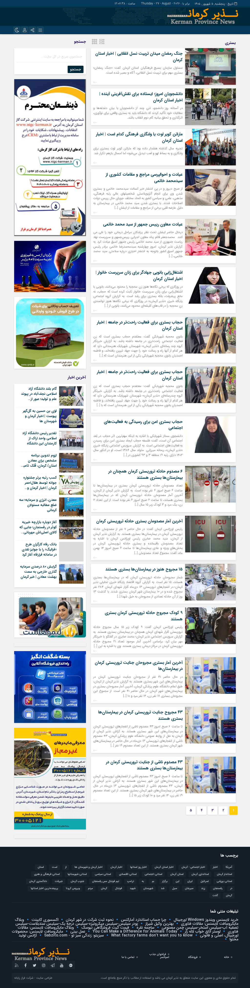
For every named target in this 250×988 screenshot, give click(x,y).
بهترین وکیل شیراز (159, 924)
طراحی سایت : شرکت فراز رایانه (33, 978)
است (54, 867)
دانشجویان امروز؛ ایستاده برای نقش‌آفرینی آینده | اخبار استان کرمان (141, 97)
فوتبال (118, 888)
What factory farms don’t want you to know (151, 935)
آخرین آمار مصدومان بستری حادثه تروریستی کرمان (139, 521)
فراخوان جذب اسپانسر (159, 955)
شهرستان (148, 888)
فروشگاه (193, 957)
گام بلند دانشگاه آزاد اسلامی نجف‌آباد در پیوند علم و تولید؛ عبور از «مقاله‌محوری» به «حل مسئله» (39, 399)
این (177, 881)
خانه (226, 957)
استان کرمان (177, 874)
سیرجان (189, 888)
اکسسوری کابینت (44, 920)
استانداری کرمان (200, 874)
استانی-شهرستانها (77, 874)
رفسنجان (217, 888)
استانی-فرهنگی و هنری (47, 874)
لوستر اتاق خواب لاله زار (201, 931)
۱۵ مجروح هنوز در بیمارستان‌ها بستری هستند (144, 569)
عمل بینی (77, 931)
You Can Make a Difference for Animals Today (134, 931)
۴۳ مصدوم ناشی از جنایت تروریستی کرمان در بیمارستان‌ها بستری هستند (144, 765)
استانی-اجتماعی (153, 874)
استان (41, 867)
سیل (174, 888)
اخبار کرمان (116, 867)
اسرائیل (204, 881)
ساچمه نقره (144, 927)
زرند (203, 888)
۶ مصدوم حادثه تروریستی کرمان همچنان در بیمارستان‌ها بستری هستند (145, 474)
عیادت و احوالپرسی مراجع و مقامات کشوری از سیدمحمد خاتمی (144, 177)
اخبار (215, 867)
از (66, 867)
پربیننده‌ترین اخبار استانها (44, 888)
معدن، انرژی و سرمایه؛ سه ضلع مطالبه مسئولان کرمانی (38, 505)
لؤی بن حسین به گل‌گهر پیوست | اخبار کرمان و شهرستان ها (40, 416)
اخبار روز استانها (138, 867)
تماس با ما (128, 957)
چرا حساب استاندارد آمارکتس (143, 920)
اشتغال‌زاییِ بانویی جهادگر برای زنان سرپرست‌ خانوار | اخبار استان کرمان (139, 275)
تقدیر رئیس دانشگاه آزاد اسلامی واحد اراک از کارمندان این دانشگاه (39, 438)
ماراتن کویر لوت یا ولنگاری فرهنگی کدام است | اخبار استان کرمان (139, 137)
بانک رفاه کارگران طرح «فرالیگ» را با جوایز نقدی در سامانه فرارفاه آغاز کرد (39, 549)
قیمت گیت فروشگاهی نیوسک (104, 927)
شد (162, 888)
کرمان (229, 895)
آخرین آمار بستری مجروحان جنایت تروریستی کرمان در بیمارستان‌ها (139, 665)
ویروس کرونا (73, 888)
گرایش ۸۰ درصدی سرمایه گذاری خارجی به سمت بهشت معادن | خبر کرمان (38, 572)
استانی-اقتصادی (128, 874)
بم (153, 881)
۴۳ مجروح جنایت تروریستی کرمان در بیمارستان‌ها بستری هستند (140, 715)
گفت (215, 895)
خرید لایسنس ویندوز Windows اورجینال (205, 920)
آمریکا (229, 867)
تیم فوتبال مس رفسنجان (105, 881)
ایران (190, 881)
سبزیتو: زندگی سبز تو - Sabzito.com (73, 935)
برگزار (165, 881)
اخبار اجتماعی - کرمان (193, 867)
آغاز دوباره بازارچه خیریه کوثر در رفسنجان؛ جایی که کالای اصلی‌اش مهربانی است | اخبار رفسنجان (38, 529)
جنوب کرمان (77, 881)
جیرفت (59, 881)
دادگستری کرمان (38, 881)
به (143, 881)
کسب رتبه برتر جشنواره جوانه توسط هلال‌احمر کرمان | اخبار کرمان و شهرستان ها (40, 485)
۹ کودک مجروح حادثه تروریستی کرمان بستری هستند (144, 616)
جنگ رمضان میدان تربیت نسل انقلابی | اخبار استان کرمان (139, 56)
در (231, 888)
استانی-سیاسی (103, 874)
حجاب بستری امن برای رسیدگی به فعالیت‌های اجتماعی (143, 425)
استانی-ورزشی (224, 881)
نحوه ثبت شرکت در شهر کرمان (89, 920)
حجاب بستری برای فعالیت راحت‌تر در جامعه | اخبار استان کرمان (140, 325)
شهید (132, 888)
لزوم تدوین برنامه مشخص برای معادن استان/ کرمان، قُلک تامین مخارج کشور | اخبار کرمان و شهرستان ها (39, 466)
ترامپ (130, 881)
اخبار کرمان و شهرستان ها (88, 867)
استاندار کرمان (224, 874)
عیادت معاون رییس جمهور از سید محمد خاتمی (143, 224)
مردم (90, 888)
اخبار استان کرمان (164, 867)
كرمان (104, 888)
